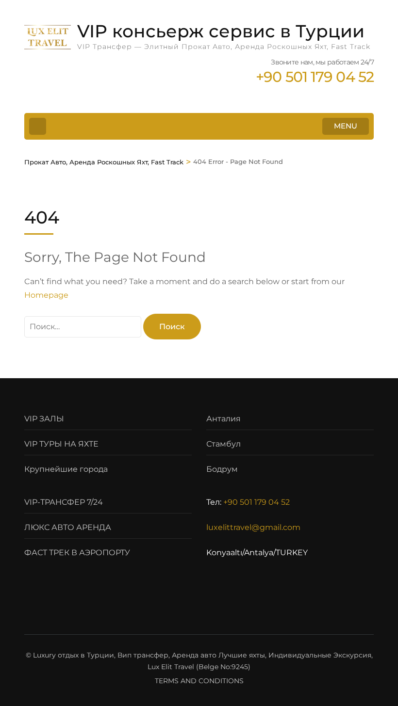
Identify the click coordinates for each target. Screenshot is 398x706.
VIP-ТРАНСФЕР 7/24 (63, 502)
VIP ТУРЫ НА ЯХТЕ (61, 444)
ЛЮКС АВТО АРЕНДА (67, 527)
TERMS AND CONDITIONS (199, 680)
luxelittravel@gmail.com (253, 527)
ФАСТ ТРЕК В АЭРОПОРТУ (77, 552)
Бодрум (222, 469)
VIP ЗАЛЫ (44, 418)
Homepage (46, 295)
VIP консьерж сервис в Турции (221, 31)
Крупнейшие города (66, 469)
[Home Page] (37, 126)
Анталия (223, 418)
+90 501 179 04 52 (256, 502)
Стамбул (223, 444)
